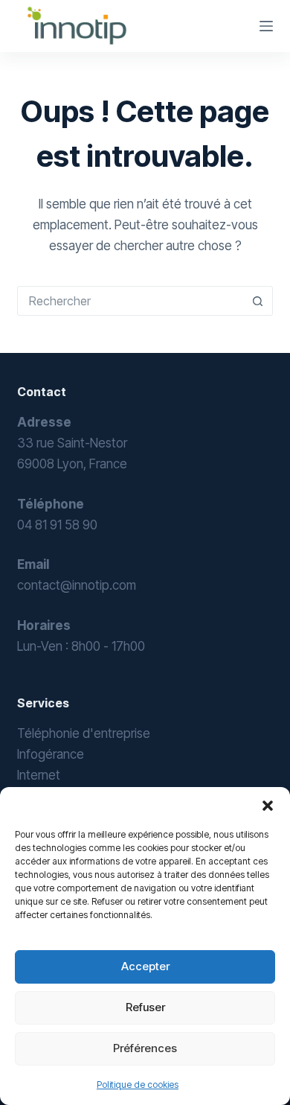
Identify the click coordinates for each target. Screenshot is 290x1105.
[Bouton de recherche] (258, 301)
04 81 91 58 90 (57, 525)
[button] (267, 805)
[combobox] (130, 301)
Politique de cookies (137, 1084)
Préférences (145, 1048)
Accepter (145, 966)
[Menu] (266, 26)
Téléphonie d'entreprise (83, 733)
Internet (38, 775)
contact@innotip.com (76, 585)
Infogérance (50, 754)
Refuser (145, 1007)
